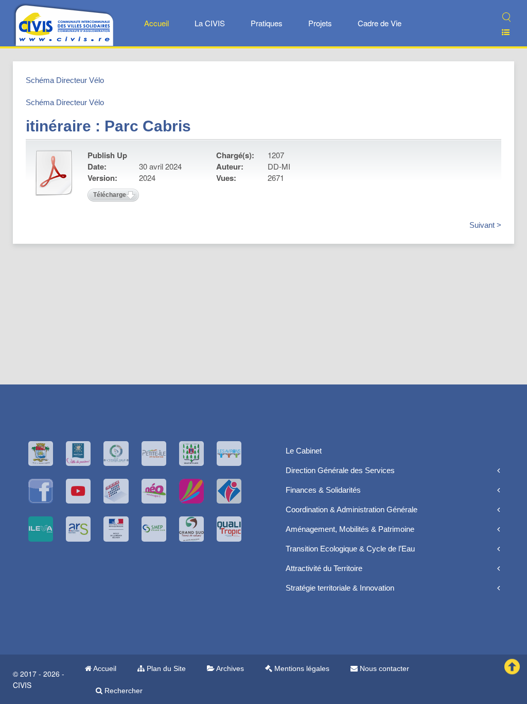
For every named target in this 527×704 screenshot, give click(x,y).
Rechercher (122, 690)
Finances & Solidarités (323, 489)
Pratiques (267, 23)
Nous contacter (383, 668)
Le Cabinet (304, 450)
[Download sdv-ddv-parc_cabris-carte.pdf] (54, 172)
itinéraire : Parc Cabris (108, 126)
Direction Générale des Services (340, 470)
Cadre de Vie (379, 23)
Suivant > (485, 225)
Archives (229, 668)
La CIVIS (210, 23)
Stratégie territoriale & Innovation (340, 587)
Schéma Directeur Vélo (65, 80)
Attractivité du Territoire (324, 568)
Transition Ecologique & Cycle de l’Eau (350, 548)
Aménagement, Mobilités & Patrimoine (350, 529)
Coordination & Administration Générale (351, 509)
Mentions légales (300, 668)
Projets (320, 23)
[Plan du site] (502, 32)
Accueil (156, 23)
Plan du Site (165, 668)
